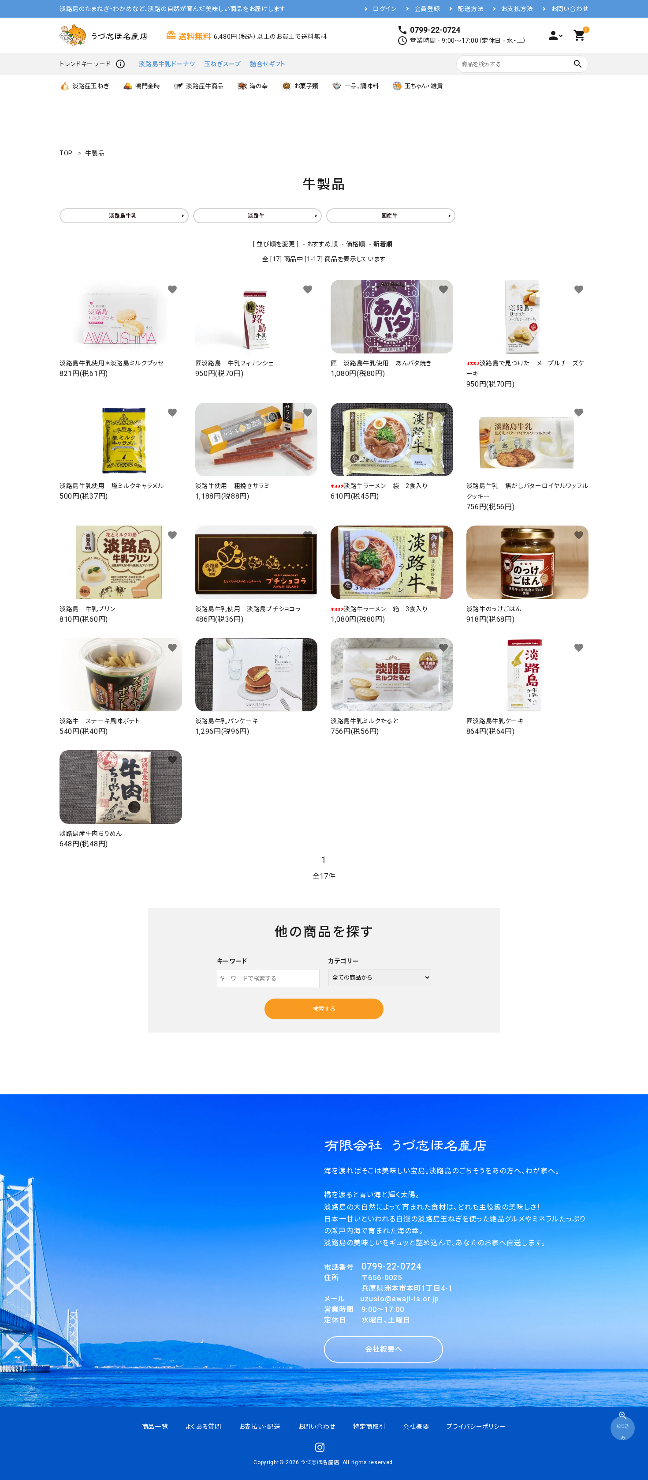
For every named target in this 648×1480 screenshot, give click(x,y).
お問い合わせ (569, 9)
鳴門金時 (147, 86)
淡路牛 (256, 216)
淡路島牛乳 (123, 216)
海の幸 (259, 86)
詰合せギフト (268, 64)
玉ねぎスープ (222, 64)
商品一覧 (155, 1426)
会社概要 (416, 1426)
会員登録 (427, 9)
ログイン (385, 9)
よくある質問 (203, 1426)
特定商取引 (369, 1426)
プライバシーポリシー (476, 1426)
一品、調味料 (361, 86)
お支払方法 (517, 9)
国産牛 (389, 216)
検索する (324, 1009)
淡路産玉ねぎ (90, 86)
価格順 (355, 244)
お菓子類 (306, 86)
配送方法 (471, 9)
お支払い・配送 (259, 1426)
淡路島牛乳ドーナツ (167, 64)
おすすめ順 (322, 244)
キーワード (232, 961)
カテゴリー (343, 961)
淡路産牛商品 (204, 86)
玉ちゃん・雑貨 (424, 86)
